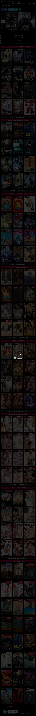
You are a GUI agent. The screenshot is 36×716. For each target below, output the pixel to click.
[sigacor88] (18, 358)
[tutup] (20, 354)
